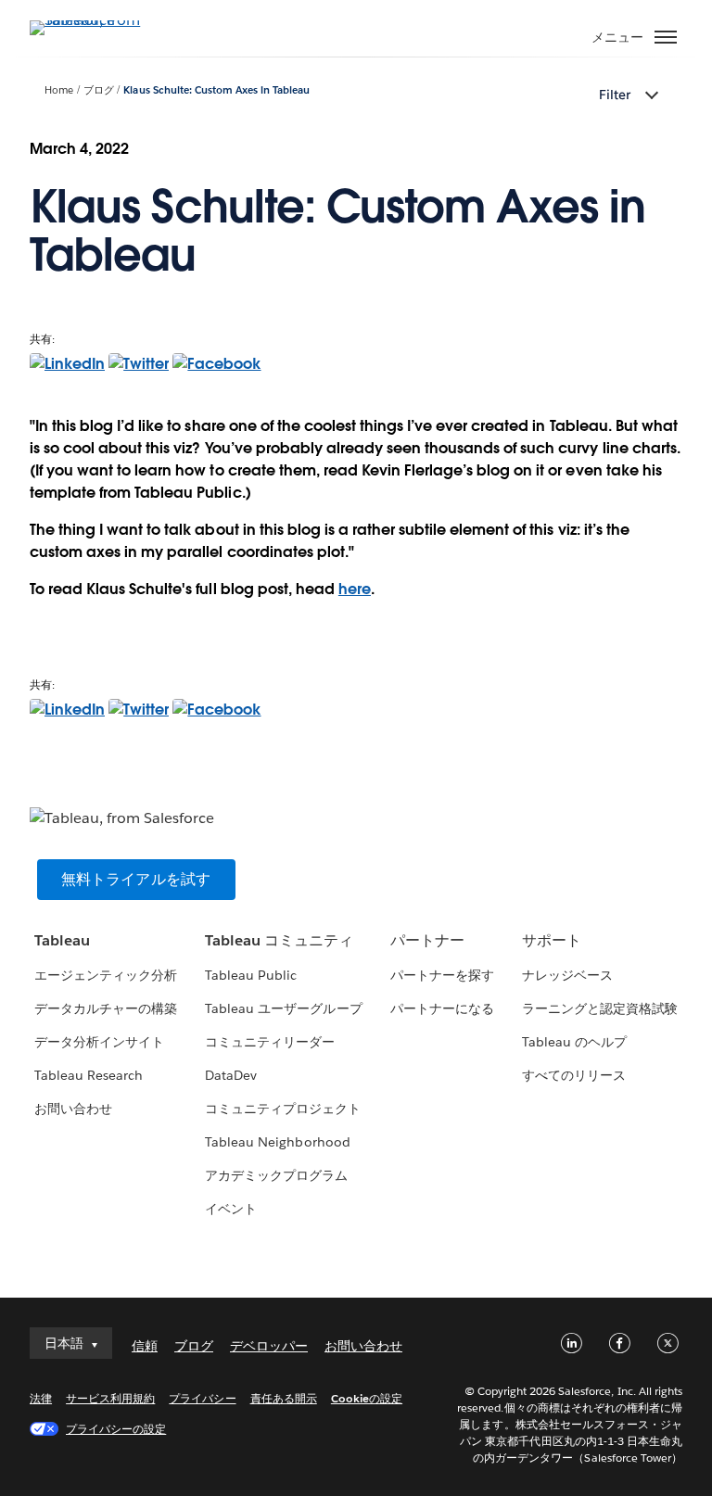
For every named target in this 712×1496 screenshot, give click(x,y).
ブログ (98, 90)
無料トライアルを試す (136, 879)
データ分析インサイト (99, 1041)
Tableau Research (88, 1075)
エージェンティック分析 (105, 975)
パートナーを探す (442, 975)
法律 (41, 1398)
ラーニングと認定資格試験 (600, 1008)
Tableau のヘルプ (574, 1041)
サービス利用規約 (110, 1398)
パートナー (427, 940)
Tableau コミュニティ (279, 940)
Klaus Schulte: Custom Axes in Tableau (216, 90)
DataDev (231, 1075)
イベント (231, 1208)
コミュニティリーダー (270, 1041)
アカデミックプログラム (276, 1175)
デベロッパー (269, 1346)
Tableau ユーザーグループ (283, 1008)
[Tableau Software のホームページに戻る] (94, 20)
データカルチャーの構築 (105, 1008)
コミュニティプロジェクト (283, 1108)
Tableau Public (251, 975)
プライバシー (202, 1398)
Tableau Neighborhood (277, 1142)
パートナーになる (442, 1008)
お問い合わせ (73, 1108)
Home (58, 90)
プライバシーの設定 (116, 1429)
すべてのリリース (574, 1075)
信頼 (145, 1346)
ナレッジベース (567, 975)
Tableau (62, 940)
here (354, 589)
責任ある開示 (283, 1398)
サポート (551, 940)
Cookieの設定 (366, 1398)
